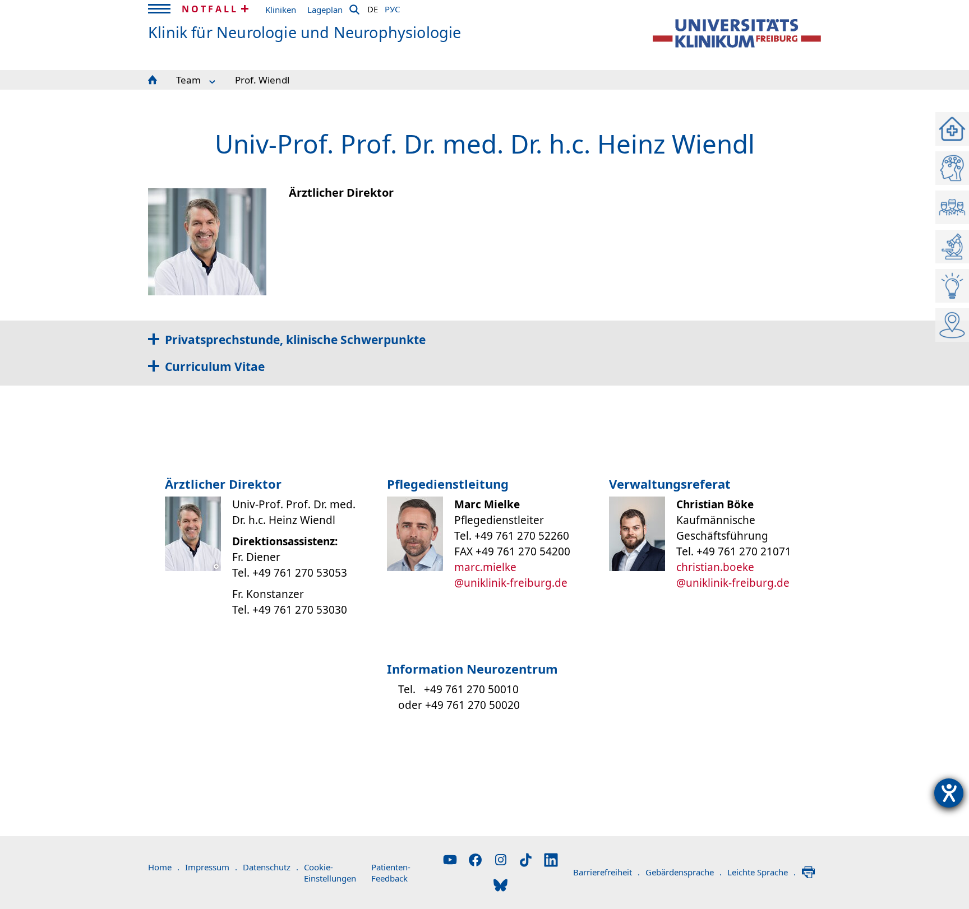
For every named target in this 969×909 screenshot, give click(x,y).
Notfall (210, 9)
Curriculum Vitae (215, 366)
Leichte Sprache (761, 872)
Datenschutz (270, 867)
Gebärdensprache (683, 872)
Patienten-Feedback (390, 872)
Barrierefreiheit (606, 872)
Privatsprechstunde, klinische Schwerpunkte (295, 339)
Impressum (211, 867)
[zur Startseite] (737, 33)
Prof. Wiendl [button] (262, 79)
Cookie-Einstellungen (330, 872)
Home (163, 867)
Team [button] (188, 79)
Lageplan (325, 9)
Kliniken (280, 9)
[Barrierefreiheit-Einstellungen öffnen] (948, 793)
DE (372, 7)
